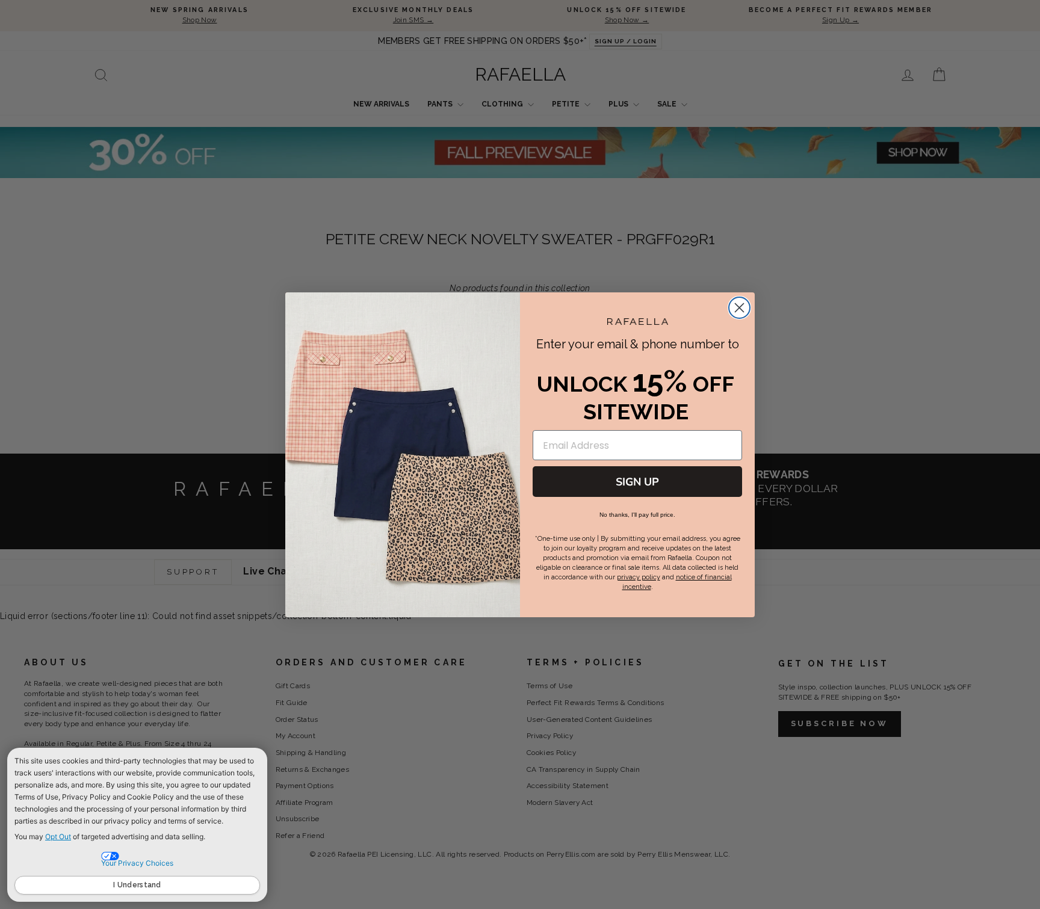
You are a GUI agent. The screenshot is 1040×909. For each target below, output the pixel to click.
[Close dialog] (739, 307)
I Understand (137, 885)
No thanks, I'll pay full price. (637, 514)
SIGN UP (637, 482)
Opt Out (58, 836)
